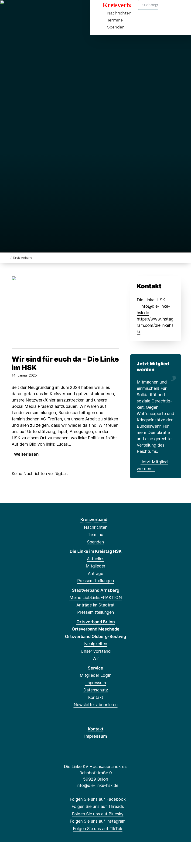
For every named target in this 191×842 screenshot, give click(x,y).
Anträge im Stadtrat (95, 604)
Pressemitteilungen (95, 580)
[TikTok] (39, 10)
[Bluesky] (24, 10)
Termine (115, 20)
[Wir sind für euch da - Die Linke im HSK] (65, 312)
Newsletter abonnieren (96, 704)
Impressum (95, 682)
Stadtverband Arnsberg (95, 590)
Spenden (116, 27)
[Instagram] (32, 10)
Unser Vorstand (96, 651)
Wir (95, 658)
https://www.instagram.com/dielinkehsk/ (155, 325)
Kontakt (95, 697)
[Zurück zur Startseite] (8, 257)
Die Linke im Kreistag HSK (96, 551)
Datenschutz (95, 689)
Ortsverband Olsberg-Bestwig (95, 636)
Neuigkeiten (95, 643)
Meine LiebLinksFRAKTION (95, 597)
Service (95, 668)
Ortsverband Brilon (95, 621)
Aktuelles (95, 558)
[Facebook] (9, 10)
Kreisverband (93, 519)
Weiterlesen (26, 454)
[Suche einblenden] (167, 10)
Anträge (95, 573)
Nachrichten (95, 527)
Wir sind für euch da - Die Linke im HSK (65, 363)
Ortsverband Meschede (95, 629)
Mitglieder (95, 566)
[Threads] (16, 10)
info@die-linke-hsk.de (97, 785)
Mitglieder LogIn (95, 675)
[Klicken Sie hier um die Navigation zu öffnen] (181, 10)
